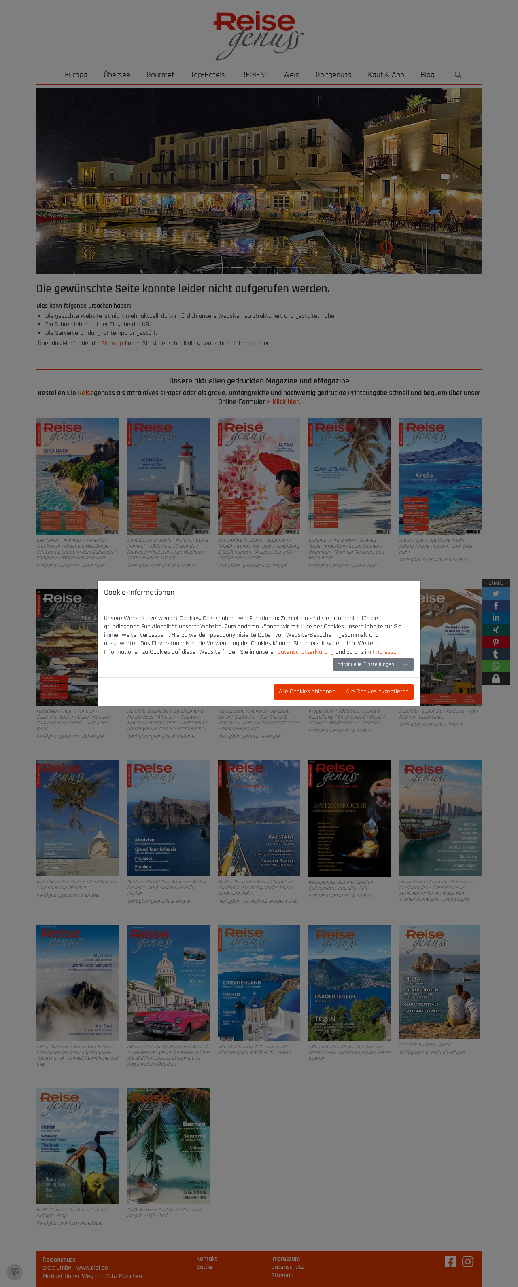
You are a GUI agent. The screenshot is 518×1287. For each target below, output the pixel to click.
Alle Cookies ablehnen (307, 691)
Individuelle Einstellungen (365, 664)
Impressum (387, 652)
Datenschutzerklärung (305, 652)
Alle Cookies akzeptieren (377, 691)
